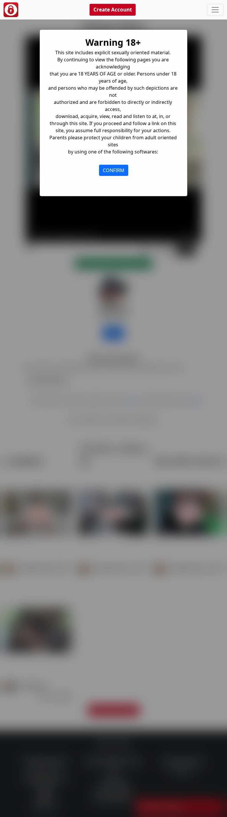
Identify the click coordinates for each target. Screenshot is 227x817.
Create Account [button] (112, 9)
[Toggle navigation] (215, 10)
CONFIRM (113, 170)
